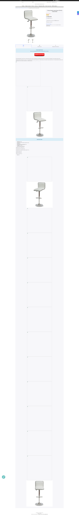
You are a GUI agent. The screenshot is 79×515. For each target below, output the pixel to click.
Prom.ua (42, 512)
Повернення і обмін (41, 5)
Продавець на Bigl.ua (39, 513)
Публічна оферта (54, 5)
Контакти (36, 5)
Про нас (33, 5)
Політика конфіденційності (45, 514)
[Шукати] (32, 2)
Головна (23, 5)
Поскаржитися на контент (40, 514)
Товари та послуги (28, 5)
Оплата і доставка (48, 5)
